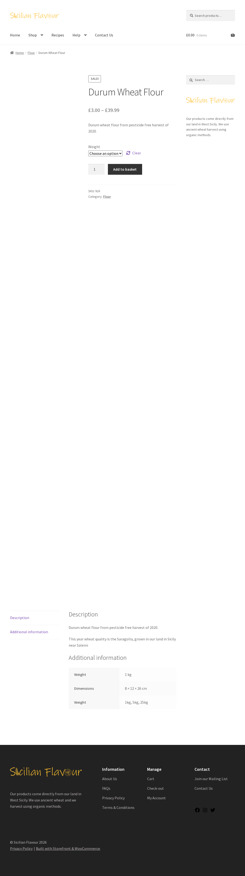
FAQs (106, 788)
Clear (136, 153)
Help (76, 35)
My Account (156, 797)
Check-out (155, 788)
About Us (109, 778)
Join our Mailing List (211, 778)
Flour (31, 53)
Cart (150, 778)
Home (15, 35)
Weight (94, 146)
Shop (32, 35)
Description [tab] (19, 617)
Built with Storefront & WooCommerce (68, 848)
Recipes (57, 35)
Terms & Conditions (118, 807)
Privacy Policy (113, 797)
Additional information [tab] (29, 631)
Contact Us (104, 35)
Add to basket (125, 169)
